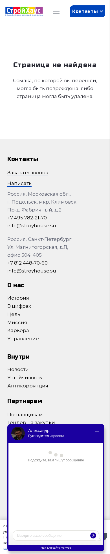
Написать (19, 183)
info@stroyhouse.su (31, 225)
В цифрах (19, 306)
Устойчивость (24, 377)
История (18, 298)
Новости (18, 369)
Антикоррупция (27, 386)
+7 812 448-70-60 (27, 263)
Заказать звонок (27, 172)
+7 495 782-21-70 (27, 218)
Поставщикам (25, 414)
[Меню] (56, 11)
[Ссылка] (24, 11)
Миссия (17, 322)
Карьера (18, 330)
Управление (23, 338)
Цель (13, 314)
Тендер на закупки (31, 422)
